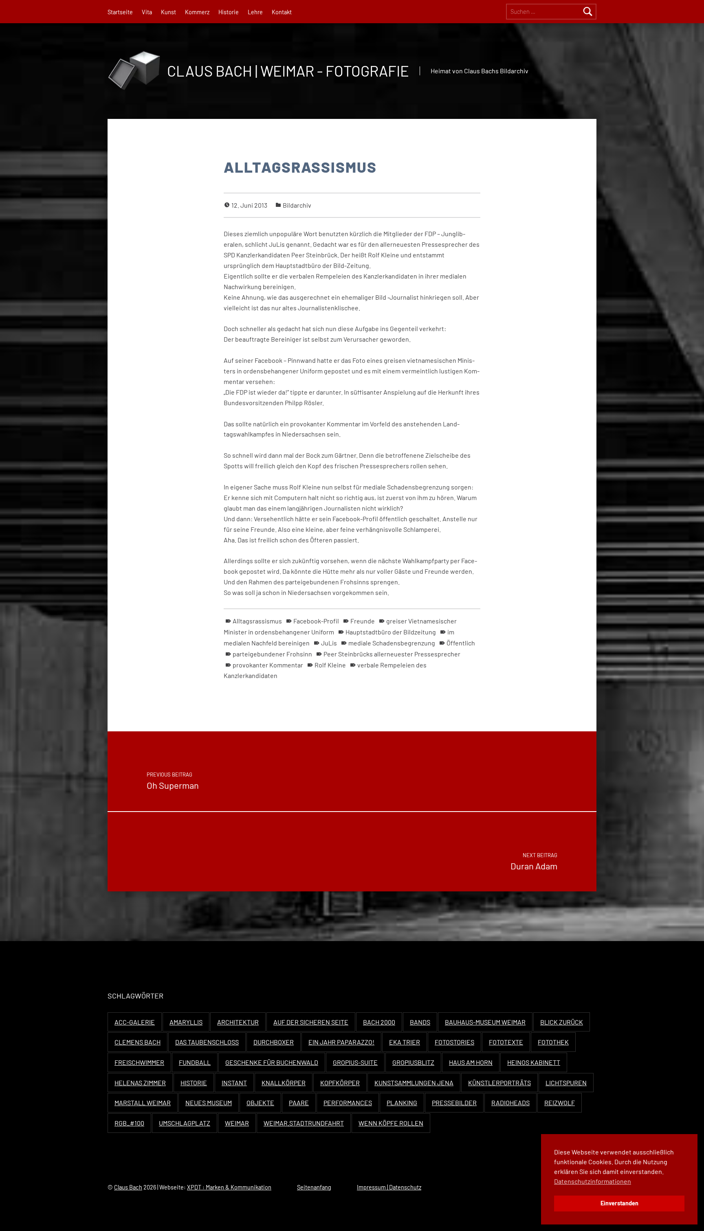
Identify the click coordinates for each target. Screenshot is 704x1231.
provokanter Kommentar (268, 665)
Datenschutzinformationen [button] (592, 1181)
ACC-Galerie (134, 1022)
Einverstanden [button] (619, 1203)
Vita (147, 12)
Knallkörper (284, 1082)
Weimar (237, 1123)
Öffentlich (461, 643)
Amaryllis (185, 1022)
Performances (347, 1102)
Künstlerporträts (499, 1082)
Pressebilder (454, 1102)
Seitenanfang (314, 1187)
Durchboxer (273, 1042)
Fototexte (506, 1042)
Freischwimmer (139, 1062)
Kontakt (282, 12)
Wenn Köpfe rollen (391, 1123)
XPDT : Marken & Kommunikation (229, 1187)
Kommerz (197, 12)
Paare (299, 1102)
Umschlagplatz (184, 1123)
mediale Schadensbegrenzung (391, 643)
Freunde (362, 621)
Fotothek (553, 1042)
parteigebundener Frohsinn (272, 654)
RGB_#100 (129, 1123)
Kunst (168, 12)
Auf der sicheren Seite (310, 1022)
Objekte (260, 1102)
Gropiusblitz (413, 1062)
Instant (234, 1082)
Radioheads (510, 1102)
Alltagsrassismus (257, 621)
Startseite (120, 12)
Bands (420, 1022)
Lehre (255, 12)
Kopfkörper (340, 1082)
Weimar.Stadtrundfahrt (304, 1123)
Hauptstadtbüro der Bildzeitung (390, 632)
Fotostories (454, 1042)
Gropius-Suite (355, 1062)
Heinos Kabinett (533, 1062)
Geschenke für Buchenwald (271, 1062)
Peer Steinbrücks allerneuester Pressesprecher (391, 654)
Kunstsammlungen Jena (413, 1082)
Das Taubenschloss (207, 1042)
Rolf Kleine (330, 665)
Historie (228, 12)
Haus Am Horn (471, 1062)
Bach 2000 (379, 1022)
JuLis (329, 643)
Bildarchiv (297, 205)
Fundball (195, 1062)
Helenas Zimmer (140, 1082)
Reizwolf (559, 1102)
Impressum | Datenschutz (389, 1187)
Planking (402, 1102)
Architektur (238, 1022)
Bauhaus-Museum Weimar (485, 1022)
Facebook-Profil (316, 621)
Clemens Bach (137, 1042)
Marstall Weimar (142, 1102)
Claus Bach (128, 1187)
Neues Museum (208, 1102)
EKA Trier (404, 1042)
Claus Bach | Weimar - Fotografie (288, 70)
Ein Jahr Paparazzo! (341, 1042)
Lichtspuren (566, 1082)
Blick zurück (561, 1022)
